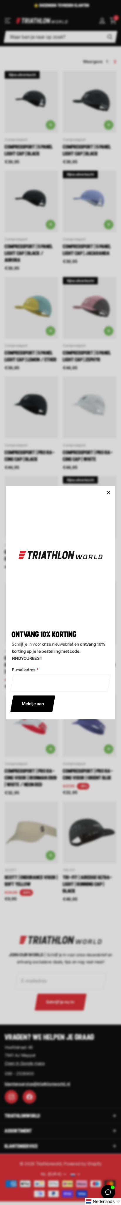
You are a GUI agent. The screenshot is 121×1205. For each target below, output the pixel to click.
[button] (103, 1201)
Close (108, 492)
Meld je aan (33, 703)
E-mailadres (25, 669)
